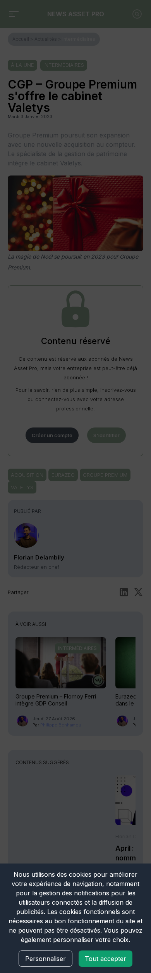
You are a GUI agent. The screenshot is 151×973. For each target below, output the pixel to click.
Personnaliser (45, 959)
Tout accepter (105, 959)
